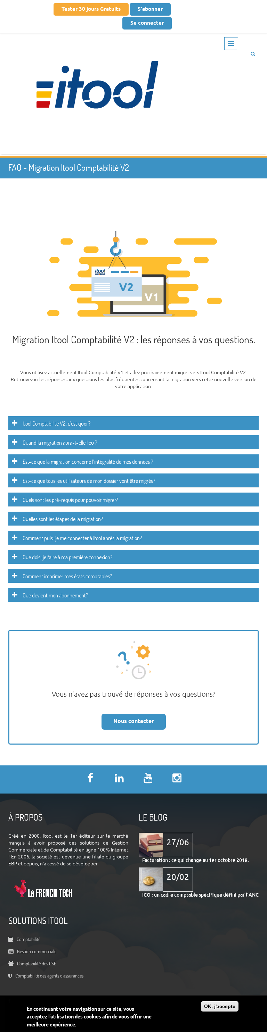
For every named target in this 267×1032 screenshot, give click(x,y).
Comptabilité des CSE (36, 963)
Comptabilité (28, 939)
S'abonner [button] (150, 9)
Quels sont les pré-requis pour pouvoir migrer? (70, 499)
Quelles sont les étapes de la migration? (63, 518)
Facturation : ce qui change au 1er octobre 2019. (195, 860)
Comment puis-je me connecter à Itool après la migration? (82, 538)
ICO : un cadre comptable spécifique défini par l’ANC (200, 895)
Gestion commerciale (36, 951)
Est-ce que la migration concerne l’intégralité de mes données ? (88, 461)
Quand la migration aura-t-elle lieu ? (60, 442)
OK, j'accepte (219, 1006)
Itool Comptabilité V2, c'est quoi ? (56, 423)
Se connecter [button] (147, 23)
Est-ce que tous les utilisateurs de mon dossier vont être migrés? (89, 480)
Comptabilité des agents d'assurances (49, 976)
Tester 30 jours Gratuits (91, 9)
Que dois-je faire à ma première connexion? (67, 557)
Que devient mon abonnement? (55, 595)
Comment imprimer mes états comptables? (67, 576)
